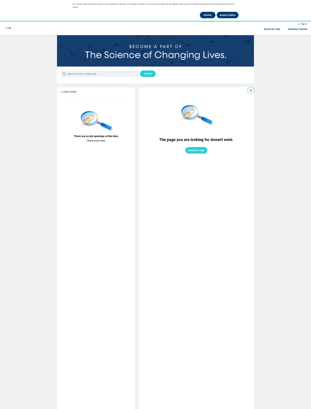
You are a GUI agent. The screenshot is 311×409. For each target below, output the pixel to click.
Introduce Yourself (297, 29)
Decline (208, 15)
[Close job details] (251, 90)
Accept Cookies (228, 15)
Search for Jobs (272, 29)
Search (147, 73)
